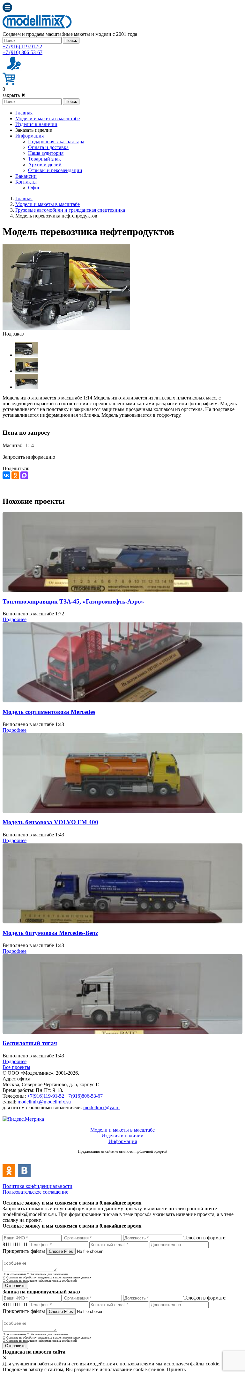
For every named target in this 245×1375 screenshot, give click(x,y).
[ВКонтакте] (6, 475)
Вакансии (26, 176)
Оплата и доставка (48, 147)
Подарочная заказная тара (56, 141)
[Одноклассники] (15, 475)
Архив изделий (45, 164)
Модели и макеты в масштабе (47, 118)
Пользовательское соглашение (35, 1192)
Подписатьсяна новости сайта (122, 1158)
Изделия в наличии (36, 124)
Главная (24, 112)
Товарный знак (44, 159)
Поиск (71, 40)
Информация (29, 135)
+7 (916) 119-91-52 (22, 46)
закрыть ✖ (14, 95)
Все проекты (16, 1067)
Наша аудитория (45, 153)
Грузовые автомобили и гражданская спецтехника (70, 210)
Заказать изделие (33, 130)
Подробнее (14, 619)
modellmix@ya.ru (101, 1107)
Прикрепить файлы (24, 1251)
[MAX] (24, 475)
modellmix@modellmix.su (44, 1101)
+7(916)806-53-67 (84, 1096)
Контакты (26, 182)
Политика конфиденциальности (37, 1186)
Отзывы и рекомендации (55, 170)
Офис (34, 187)
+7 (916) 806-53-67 (22, 52)
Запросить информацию (29, 457)
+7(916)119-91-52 (45, 1096)
